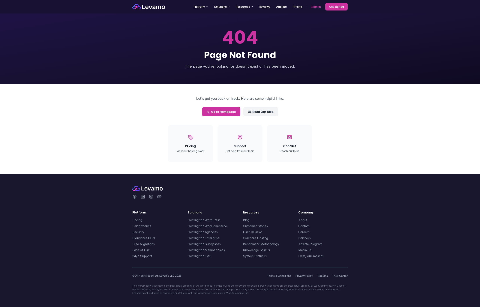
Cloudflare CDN (143, 238)
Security (138, 232)
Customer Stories (255, 226)
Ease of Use (141, 250)
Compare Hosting (255, 238)
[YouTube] (159, 197)
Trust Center (340, 275)
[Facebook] (134, 197)
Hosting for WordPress (204, 220)
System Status (253, 256)
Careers (304, 232)
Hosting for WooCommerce (207, 226)
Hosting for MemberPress (206, 250)
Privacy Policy (304, 275)
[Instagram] (151, 197)
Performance (141, 226)
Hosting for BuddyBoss (204, 244)
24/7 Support (142, 256)
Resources (243, 6)
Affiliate (281, 6)
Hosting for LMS (199, 256)
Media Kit (304, 250)
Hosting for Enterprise (203, 238)
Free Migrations (143, 244)
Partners (304, 238)
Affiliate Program (310, 244)
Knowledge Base (255, 250)
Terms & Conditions (279, 275)
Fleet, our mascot (310, 256)
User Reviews (252, 232)
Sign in (316, 7)
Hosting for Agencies (203, 232)
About (302, 220)
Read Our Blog (263, 112)
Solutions (220, 6)
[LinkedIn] (143, 197)
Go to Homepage (223, 112)
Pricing (297, 6)
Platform (199, 6)
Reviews (264, 6)
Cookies (322, 275)
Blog (246, 220)
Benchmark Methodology (261, 244)
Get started (336, 6)
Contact (303, 226)
